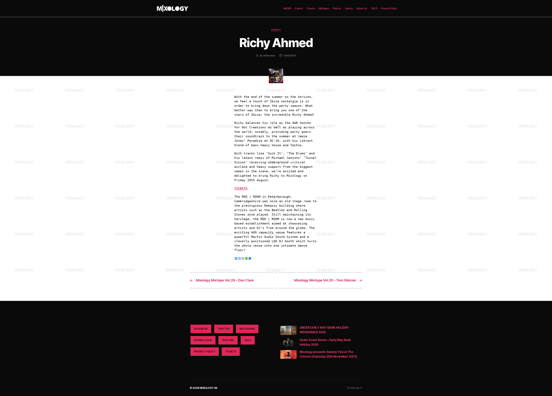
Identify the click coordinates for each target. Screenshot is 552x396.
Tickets (310, 8)
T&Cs (247, 340)
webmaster (269, 55)
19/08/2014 (289, 55)
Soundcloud (203, 340)
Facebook (201, 328)
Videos (349, 8)
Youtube (228, 340)
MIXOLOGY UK (208, 387)
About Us (361, 8)
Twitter (223, 328)
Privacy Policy (389, 8)
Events (299, 8)
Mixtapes (324, 8)
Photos (337, 8)
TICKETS (230, 351)
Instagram (247, 328)
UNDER (287, 8)
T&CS (374, 8)
